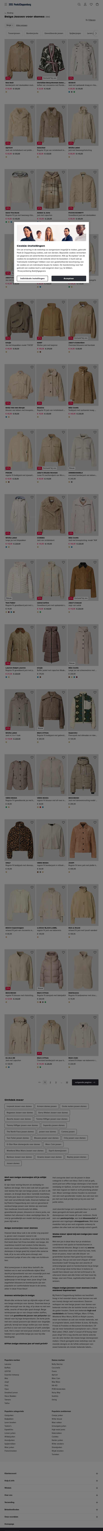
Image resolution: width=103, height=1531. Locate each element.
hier (61, 268)
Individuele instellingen (32, 278)
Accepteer (69, 278)
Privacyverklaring (24, 271)
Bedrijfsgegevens (39, 271)
